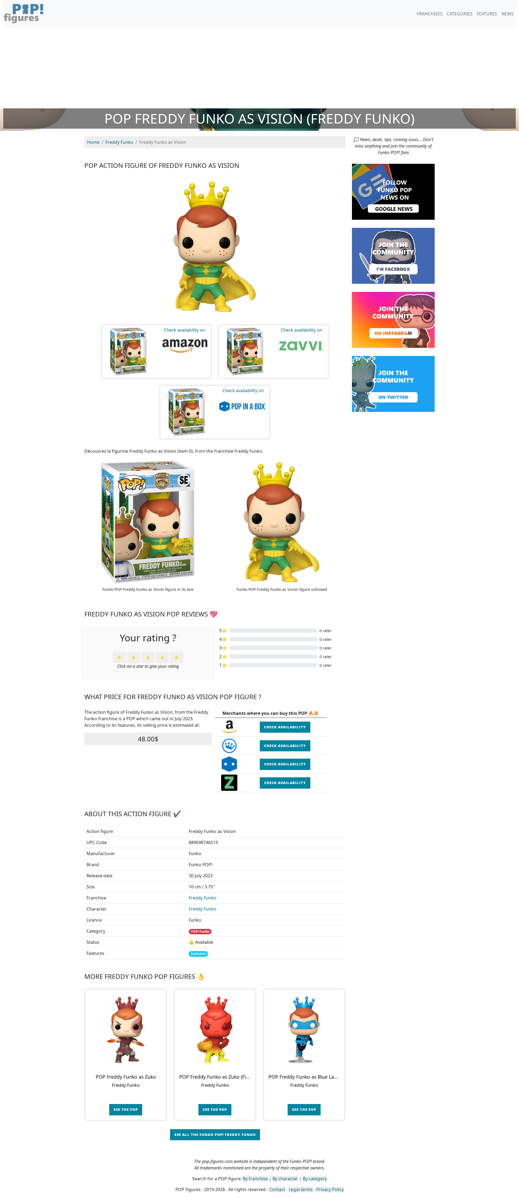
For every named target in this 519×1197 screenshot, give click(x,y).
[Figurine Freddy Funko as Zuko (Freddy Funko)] (126, 1030)
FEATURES (487, 14)
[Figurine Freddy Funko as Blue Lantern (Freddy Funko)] (304, 1030)
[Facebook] (393, 255)
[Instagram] (393, 319)
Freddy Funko (203, 898)
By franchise (255, 1179)
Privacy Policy (330, 1189)
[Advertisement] (259, 68)
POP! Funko (200, 931)
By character (285, 1179)
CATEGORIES (460, 14)
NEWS (507, 14)
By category (315, 1179)
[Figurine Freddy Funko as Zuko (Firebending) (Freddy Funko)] (215, 1030)
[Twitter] (393, 383)
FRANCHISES (430, 14)
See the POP (126, 1109)
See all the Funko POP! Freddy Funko (215, 1134)
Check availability (285, 727)
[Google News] (393, 191)
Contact (277, 1189)
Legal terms (301, 1189)
